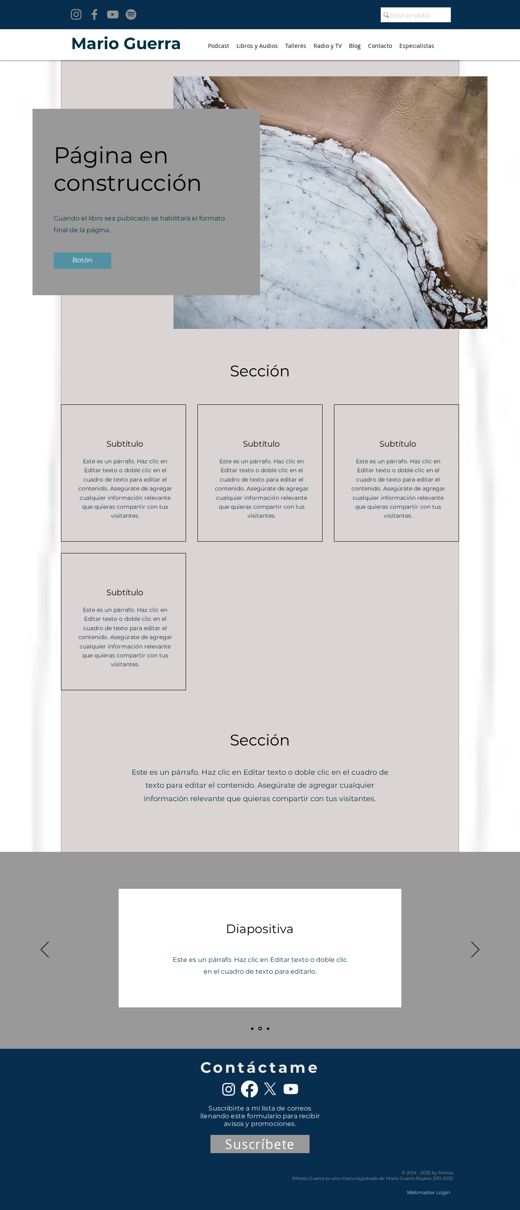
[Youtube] (290, 1089)
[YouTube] (113, 14)
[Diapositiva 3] (268, 1028)
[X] (270, 1089)
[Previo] (45, 950)
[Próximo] (475, 950)
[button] (82, 261)
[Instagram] (76, 14)
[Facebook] (94, 14)
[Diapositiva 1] (252, 1028)
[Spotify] (131, 14)
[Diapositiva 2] (260, 1029)
